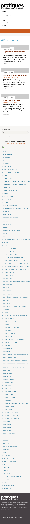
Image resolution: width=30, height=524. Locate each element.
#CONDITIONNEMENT (8, 318)
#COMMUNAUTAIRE (7, 275)
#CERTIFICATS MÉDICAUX (9, 190)
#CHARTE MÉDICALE (8, 199)
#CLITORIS (5, 233)
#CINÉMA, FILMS (6, 215)
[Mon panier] (21, 11)
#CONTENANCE (6, 385)
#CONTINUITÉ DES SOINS (9, 391)
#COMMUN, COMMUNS (8, 272)
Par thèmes (19, 137)
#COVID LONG (6, 455)
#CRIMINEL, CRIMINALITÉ (9, 461)
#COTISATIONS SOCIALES (9, 446)
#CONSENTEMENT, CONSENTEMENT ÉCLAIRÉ (15, 364)
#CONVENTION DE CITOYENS (10, 412)
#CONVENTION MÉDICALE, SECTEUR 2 (13, 415)
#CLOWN (4, 236)
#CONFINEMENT (7, 330)
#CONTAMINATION (7, 382)
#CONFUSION (6, 345)
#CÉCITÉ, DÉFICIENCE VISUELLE (11, 172)
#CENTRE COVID (7, 175)
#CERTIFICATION (7, 187)
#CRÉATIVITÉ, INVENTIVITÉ (9, 458)
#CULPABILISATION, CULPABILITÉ (11, 476)
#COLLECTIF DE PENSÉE (9, 248)
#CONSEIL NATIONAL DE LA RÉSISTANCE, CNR (15, 355)
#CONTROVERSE (7, 409)
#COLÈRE (5, 245)
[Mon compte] (24, 11)
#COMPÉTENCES (7, 294)
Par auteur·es (5, 137)
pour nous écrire (6, 25)
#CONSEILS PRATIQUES (9, 358)
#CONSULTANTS (7, 373)
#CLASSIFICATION (7, 224)
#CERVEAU (5, 193)
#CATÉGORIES (6, 166)
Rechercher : (6, 129)
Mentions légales (6, 517)
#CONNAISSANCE (7, 348)
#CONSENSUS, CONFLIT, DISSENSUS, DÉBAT (14, 361)
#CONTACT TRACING (8, 379)
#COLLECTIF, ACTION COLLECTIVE (11, 251)
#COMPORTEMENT (7, 303)
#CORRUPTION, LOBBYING (9, 437)
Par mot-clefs (12, 137)
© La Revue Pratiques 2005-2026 (20, 517)
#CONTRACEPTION (7, 394)
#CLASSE (5, 221)
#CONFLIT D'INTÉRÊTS (8, 333)
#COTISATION (6, 443)
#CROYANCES (6, 473)
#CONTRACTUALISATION (9, 397)
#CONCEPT (5, 309)
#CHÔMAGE (5, 212)
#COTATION (5, 440)
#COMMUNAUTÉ (7, 278)
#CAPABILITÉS (6, 157)
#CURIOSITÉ (5, 482)
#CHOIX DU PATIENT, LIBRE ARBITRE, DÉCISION (15, 209)
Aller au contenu (12, 1)
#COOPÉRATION (6, 425)
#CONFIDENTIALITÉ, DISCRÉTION (11, 327)
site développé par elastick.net (15, 519)
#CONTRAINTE (6, 400)
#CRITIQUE (5, 470)
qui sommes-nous (6, 15)
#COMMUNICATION (7, 285)
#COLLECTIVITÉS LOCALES (10, 254)
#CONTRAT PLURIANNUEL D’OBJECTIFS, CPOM (15, 403)
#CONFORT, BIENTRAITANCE (10, 342)
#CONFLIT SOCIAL (7, 336)
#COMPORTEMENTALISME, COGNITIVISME (14, 306)
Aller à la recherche (20, 1)
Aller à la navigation (4, 1)
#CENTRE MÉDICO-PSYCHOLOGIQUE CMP (14, 184)
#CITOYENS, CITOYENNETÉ (10, 218)
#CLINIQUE (5, 227)
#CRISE (4, 464)
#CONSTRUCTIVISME (8, 370)
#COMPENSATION (7, 291)
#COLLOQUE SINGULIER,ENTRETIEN (12, 257)
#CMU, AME (5, 242)
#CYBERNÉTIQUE (7, 488)
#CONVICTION (6, 421)
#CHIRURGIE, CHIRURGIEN (9, 205)
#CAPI (4, 160)
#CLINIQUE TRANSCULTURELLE (11, 230)
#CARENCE (5, 163)
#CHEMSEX (5, 202)
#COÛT (4, 452)
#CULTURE (5, 479)
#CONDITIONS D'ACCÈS (9, 321)
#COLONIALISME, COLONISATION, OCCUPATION (15, 260)
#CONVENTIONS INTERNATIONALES (12, 418)
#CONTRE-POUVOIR (8, 406)
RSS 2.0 (11, 517)
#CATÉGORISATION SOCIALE (10, 169)
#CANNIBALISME (7, 154)
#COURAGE (5, 449)
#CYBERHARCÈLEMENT (9, 485)
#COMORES (5, 288)
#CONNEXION (6, 352)
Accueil (2, 31)
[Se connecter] (27, 11)
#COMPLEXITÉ (6, 300)
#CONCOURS (6, 312)
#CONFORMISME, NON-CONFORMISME (13, 339)
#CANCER (5, 151)
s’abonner (4, 20)
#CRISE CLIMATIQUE (8, 467)
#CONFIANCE (6, 324)
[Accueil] (12, 6)
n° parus (4, 18)
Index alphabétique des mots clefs (15, 141)
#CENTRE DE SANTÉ (8, 178)
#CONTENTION (6, 388)
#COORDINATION (7, 431)
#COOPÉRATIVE (6, 428)
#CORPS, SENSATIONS (8, 434)
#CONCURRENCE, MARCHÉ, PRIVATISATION (14, 315)
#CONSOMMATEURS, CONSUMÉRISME (13, 367)
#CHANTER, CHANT (7, 196)
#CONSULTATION (7, 376)
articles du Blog (5, 23)
